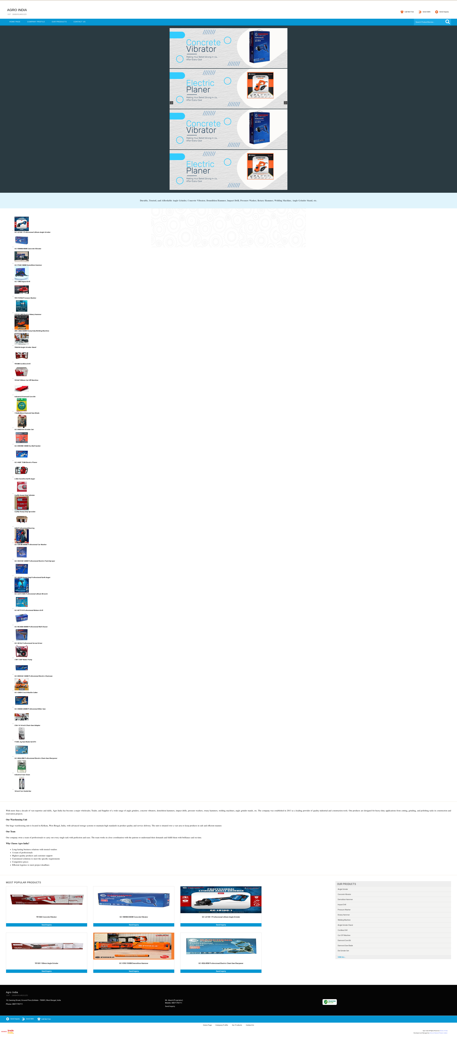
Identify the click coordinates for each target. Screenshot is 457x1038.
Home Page (14, 22)
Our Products (59, 22)
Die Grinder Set (343, 951)
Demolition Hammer (345, 899)
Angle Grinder (343, 889)
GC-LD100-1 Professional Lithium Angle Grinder (221, 917)
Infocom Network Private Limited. (439, 1033)
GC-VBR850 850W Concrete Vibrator (134, 917)
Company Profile (36, 22)
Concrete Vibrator (344, 894)
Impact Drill (342, 905)
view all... (342, 957)
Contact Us (79, 22)
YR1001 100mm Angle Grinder (46, 963)
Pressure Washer (344, 910)
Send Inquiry (47, 925)
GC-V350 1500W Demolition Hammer (133, 963)
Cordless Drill (342, 930)
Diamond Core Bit (344, 940)
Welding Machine (344, 920)
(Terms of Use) (444, 1030)
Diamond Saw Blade (345, 946)
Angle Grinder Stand (345, 925)
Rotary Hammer (344, 915)
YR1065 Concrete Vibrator (46, 917)
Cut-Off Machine (344, 935)
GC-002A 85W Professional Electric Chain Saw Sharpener (221, 963)
